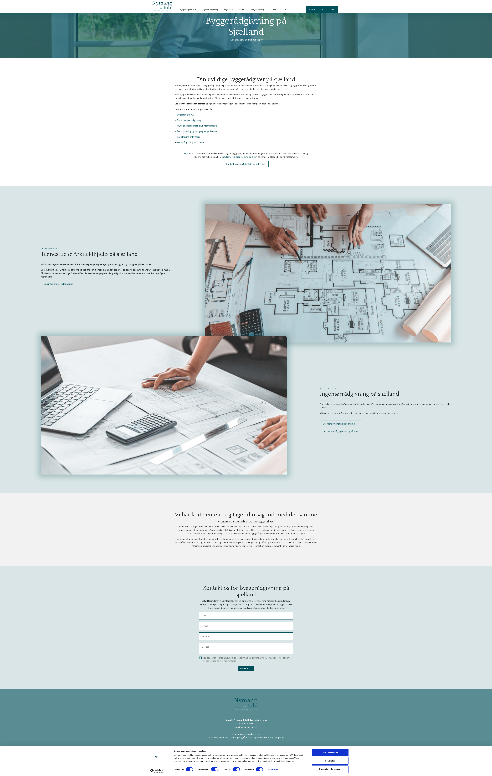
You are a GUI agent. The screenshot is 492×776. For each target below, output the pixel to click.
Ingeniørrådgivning (210, 9)
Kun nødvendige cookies (330, 769)
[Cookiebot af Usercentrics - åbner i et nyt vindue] (157, 771)
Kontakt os (189, 153)
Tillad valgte (330, 761)
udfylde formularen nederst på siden (239, 156)
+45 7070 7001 (328, 9)
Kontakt (312, 9)
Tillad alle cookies (330, 752)
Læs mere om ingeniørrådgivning (338, 423)
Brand (241, 9)
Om (284, 9)
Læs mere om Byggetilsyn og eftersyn (340, 431)
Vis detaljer (273, 769)
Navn (204, 615)
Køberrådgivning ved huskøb (191, 142)
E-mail (205, 625)
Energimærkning (257, 9)
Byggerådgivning (187, 9)
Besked (205, 646)
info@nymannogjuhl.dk (246, 727)
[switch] (214, 769)
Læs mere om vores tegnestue (58, 284)
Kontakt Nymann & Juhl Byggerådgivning (246, 164)
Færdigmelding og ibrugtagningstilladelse (197, 131)
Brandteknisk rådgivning (189, 120)
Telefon (205, 636)
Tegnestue (228, 9)
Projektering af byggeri (188, 136)
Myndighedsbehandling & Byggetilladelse (197, 125)
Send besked (246, 668)
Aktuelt (273, 9)
